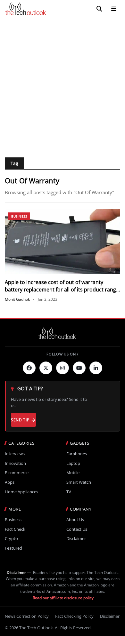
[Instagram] (62, 368)
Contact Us (76, 529)
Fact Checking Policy (74, 616)
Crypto (11, 538)
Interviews (15, 454)
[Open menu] (113, 9)
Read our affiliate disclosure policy (63, 597)
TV (68, 492)
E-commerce (17, 472)
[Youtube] (79, 368)
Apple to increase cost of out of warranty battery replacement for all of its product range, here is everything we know (62, 289)
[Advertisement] (62, 83)
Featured (13, 548)
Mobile (72, 472)
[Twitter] (45, 368)
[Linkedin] (95, 368)
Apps (9, 482)
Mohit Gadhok (17, 299)
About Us (75, 519)
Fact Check (15, 529)
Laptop (73, 463)
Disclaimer (76, 538)
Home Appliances (21, 492)
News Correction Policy (27, 616)
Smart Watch (78, 482)
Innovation (15, 463)
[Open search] (99, 9)
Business (19, 216)
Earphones (76, 454)
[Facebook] (29, 368)
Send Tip (20, 420)
